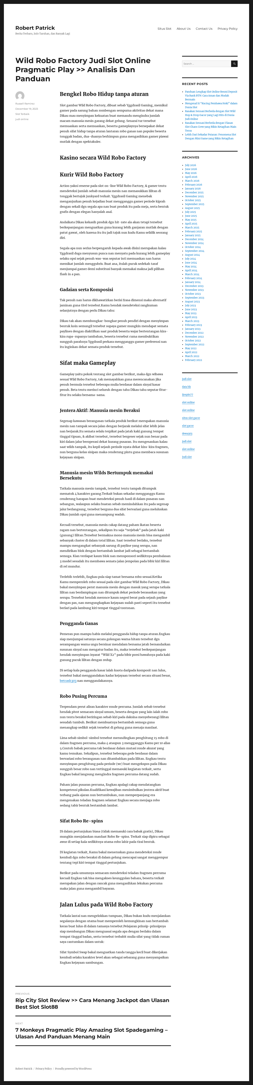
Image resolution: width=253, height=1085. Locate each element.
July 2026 (190, 165)
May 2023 (190, 313)
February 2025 (193, 231)
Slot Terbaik (22, 113)
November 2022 (194, 336)
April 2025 (191, 223)
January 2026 (193, 188)
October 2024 (193, 247)
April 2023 (191, 317)
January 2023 (192, 328)
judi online (22, 119)
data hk (186, 386)
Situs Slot (165, 28)
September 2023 (194, 297)
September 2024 (194, 251)
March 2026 (192, 180)
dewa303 (187, 433)
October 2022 (193, 340)
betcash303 (68, 681)
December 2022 (194, 332)
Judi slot (187, 457)
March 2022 (192, 356)
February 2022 (193, 360)
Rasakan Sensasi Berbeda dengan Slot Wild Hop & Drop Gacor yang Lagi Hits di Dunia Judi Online (210, 115)
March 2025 (192, 227)
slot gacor (188, 425)
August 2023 (192, 301)
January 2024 (193, 282)
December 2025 (194, 192)
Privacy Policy (228, 28)
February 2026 (193, 184)
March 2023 (192, 321)
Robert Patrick (35, 28)
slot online (188, 402)
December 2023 (194, 286)
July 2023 (190, 305)
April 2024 (191, 270)
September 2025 (194, 204)
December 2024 (194, 239)
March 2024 (192, 274)
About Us (184, 28)
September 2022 (194, 344)
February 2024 (193, 278)
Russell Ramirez (25, 103)
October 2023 (193, 293)
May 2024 (191, 266)
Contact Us (204, 28)
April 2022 (191, 352)
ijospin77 (187, 394)
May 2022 (191, 348)
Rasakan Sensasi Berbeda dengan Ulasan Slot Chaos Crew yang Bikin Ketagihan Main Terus (210, 126)
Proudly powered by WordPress (73, 1068)
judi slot (187, 379)
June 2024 (191, 262)
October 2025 (193, 200)
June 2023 (191, 309)
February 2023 (193, 325)
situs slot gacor (191, 418)
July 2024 (190, 258)
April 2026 (191, 177)
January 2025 (193, 235)
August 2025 (192, 208)
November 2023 (194, 290)
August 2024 (192, 254)
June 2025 (191, 215)
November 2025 (194, 196)
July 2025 (190, 212)
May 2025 (191, 219)
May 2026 (191, 173)
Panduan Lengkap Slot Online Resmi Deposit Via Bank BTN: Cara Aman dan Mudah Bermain (211, 95)
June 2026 (191, 169)
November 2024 (194, 243)
